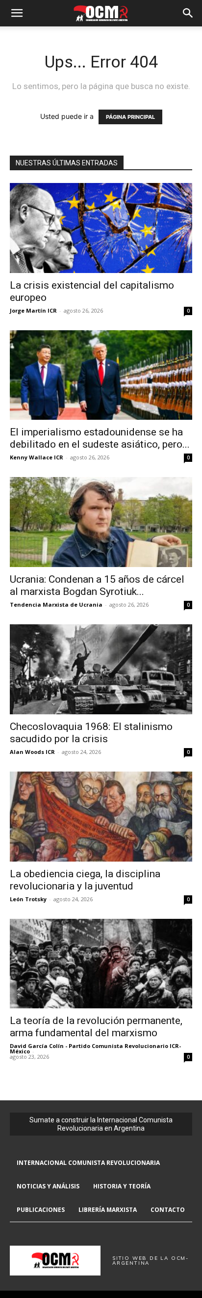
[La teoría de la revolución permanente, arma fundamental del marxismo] (101, 964)
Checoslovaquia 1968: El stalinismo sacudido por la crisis (91, 733)
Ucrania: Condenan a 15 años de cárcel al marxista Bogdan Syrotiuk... (97, 585)
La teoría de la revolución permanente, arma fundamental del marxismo (96, 1027)
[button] (16, 13)
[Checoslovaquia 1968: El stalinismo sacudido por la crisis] (101, 669)
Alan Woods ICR (32, 751)
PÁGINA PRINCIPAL (130, 117)
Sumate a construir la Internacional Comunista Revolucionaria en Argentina (101, 1124)
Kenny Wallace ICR (36, 457)
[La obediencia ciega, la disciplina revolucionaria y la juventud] (101, 817)
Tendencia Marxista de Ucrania (56, 604)
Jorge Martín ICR (33, 310)
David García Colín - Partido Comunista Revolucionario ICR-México (95, 1048)
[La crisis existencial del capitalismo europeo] (101, 228)
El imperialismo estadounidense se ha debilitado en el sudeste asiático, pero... (100, 438)
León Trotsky (28, 899)
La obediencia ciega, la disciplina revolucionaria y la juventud (85, 880)
